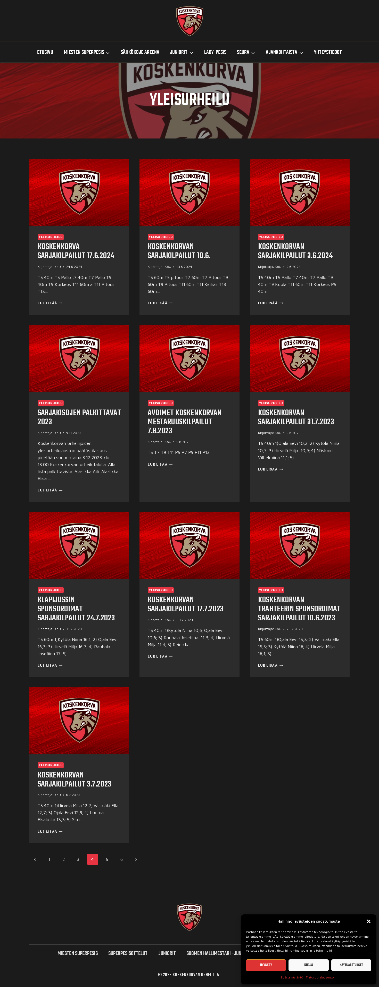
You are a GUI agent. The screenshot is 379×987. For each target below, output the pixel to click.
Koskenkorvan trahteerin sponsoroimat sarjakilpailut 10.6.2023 (299, 609)
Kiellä (308, 965)
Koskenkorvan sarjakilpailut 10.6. (179, 251)
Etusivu (45, 52)
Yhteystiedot (328, 52)
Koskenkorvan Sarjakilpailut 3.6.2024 (295, 251)
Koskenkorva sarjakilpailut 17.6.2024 (76, 251)
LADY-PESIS (215, 52)
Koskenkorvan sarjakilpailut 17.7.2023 (186, 604)
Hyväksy (266, 965)
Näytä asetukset (351, 965)
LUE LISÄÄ (50, 303)
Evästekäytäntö (292, 977)
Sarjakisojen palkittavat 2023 (79, 417)
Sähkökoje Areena (140, 52)
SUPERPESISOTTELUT (127, 953)
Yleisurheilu (51, 236)
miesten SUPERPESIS (77, 953)
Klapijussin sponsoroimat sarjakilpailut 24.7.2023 (76, 609)
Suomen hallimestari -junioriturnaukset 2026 (235, 953)
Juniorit (167, 953)
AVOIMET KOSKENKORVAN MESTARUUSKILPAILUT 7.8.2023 (184, 422)
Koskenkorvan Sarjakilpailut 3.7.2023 (74, 780)
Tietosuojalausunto (320, 977)
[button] (368, 921)
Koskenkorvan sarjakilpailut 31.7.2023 (296, 417)
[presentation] (79, 192)
